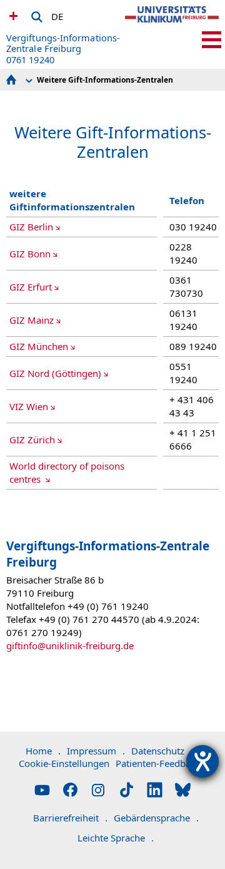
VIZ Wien (28, 406)
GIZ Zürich (32, 439)
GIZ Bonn (30, 253)
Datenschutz (162, 750)
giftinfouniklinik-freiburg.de (70, 645)
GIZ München (38, 346)
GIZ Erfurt (30, 286)
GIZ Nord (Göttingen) (55, 373)
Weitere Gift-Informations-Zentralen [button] (105, 80)
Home (43, 750)
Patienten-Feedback (158, 763)
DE (57, 14)
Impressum (96, 750)
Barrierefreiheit (70, 817)
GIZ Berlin (31, 226)
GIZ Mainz (31, 320)
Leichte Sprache (116, 837)
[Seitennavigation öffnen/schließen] (211, 40)
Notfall (12, 15)
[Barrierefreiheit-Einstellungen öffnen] (202, 761)
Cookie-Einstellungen (64, 763)
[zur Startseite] (172, 25)
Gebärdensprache (156, 817)
